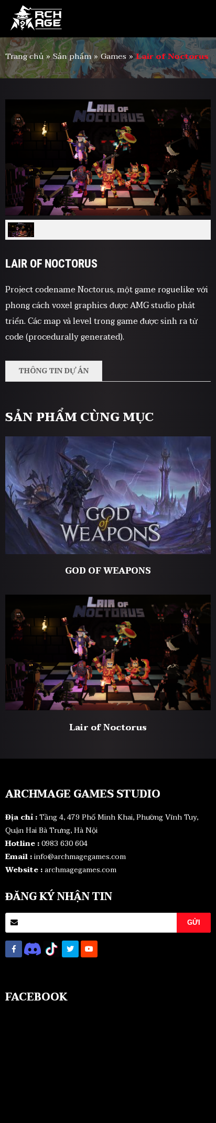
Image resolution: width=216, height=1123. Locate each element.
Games (113, 56)
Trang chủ (24, 56)
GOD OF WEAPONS (108, 571)
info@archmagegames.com (80, 857)
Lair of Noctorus (108, 727)
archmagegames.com (80, 870)
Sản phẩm (72, 56)
